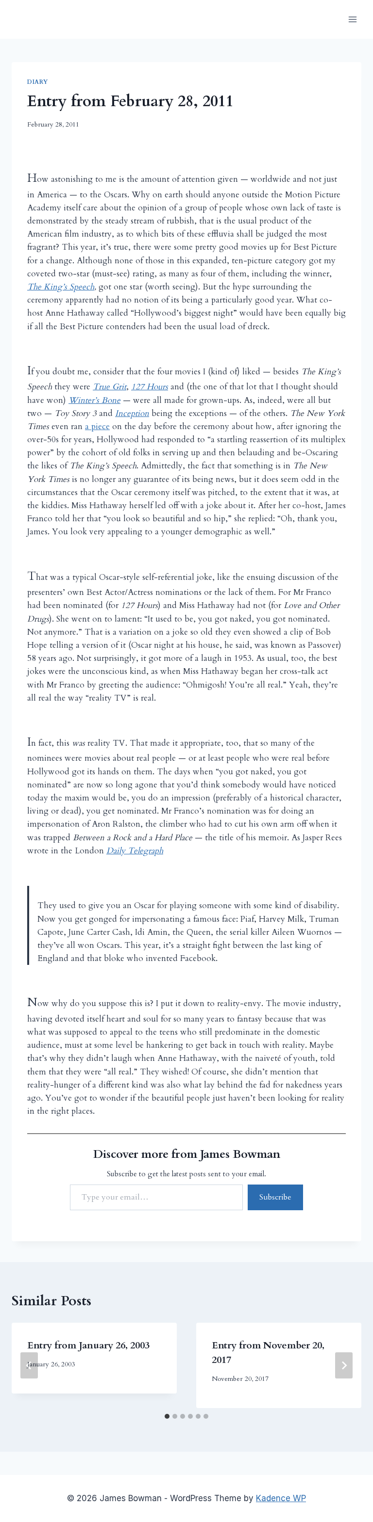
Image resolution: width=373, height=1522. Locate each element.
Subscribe (275, 1197)
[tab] (167, 1416)
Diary (37, 82)
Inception (132, 413)
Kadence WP (281, 1498)
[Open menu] (352, 19)
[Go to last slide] (29, 1365)
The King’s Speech (60, 286)
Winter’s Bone (94, 400)
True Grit (109, 386)
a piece (97, 426)
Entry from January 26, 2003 (88, 1345)
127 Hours (149, 386)
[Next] (344, 1365)
